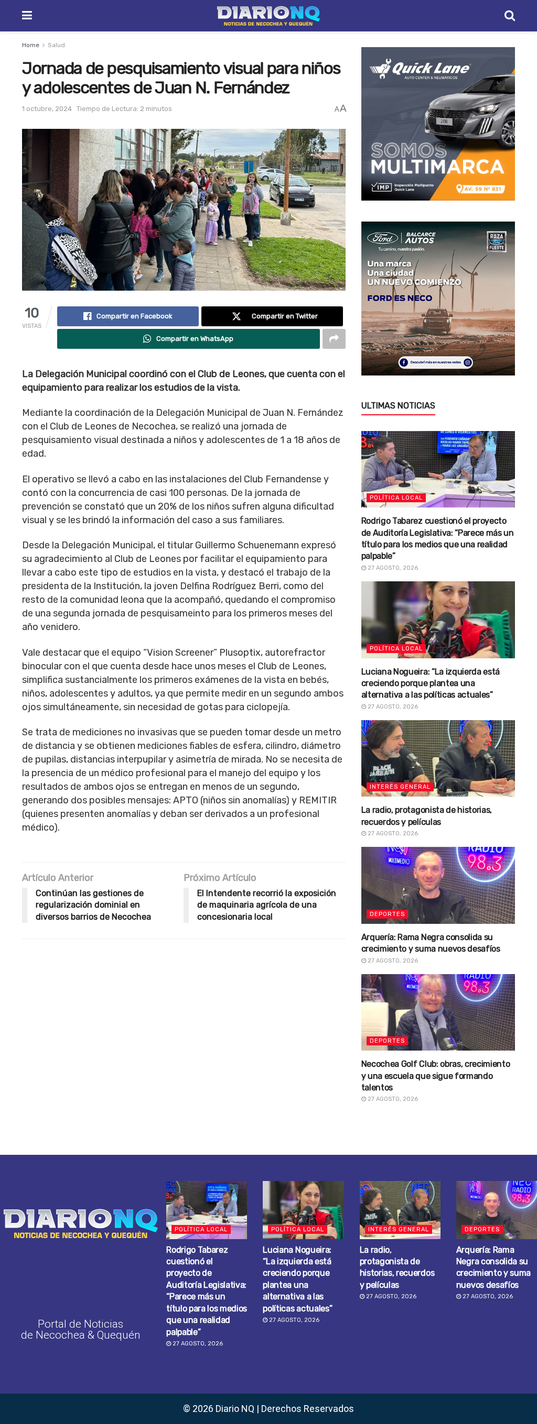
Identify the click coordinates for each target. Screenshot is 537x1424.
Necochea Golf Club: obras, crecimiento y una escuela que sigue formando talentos (435, 1075)
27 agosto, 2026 (392, 568)
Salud (56, 45)
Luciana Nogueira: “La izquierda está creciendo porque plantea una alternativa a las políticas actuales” (430, 683)
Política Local (396, 497)
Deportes (387, 914)
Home (30, 45)
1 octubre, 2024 (47, 109)
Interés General (400, 786)
